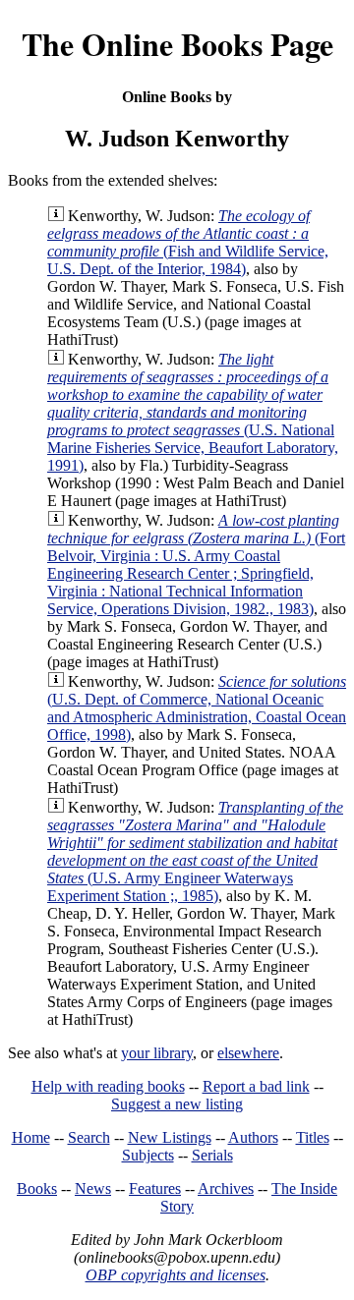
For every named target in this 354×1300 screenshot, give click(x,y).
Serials (212, 1155)
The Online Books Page (177, 44)
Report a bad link (256, 1086)
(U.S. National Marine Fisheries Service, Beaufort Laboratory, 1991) (192, 412)
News (93, 1188)
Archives (226, 1188)
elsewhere (248, 1053)
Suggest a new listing (177, 1104)
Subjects (148, 1155)
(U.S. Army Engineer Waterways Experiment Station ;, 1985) (195, 851)
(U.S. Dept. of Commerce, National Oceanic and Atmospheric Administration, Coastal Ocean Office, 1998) (196, 708)
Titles (312, 1137)
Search (89, 1137)
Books (37, 1188)
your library (157, 1053)
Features (155, 1188)
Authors (253, 1137)
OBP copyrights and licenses (176, 1275)
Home (31, 1137)
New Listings (169, 1137)
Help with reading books (108, 1086)
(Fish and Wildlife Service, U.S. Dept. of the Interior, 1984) (187, 242)
